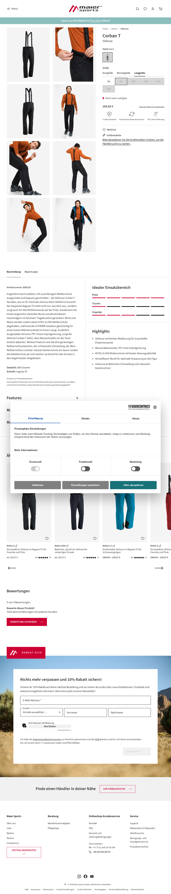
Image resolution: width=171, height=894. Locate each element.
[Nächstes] (159, 568)
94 (108, 81)
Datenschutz (48, 889)
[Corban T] (28, 54)
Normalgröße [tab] (123, 73)
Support (134, 823)
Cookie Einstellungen (65, 889)
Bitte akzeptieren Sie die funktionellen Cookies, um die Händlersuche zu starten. (133, 142)
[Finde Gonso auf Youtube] (92, 876)
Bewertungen (31, 272)
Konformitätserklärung (118, 889)
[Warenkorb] (160, 8)
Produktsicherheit (139, 847)
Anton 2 (11, 545)
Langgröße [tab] (139, 73)
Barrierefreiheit (137, 889)
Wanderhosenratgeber (59, 823)
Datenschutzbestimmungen (47, 739)
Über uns (11, 823)
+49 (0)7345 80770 (101, 852)
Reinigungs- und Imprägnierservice (139, 840)
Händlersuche (137, 833)
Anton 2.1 (108, 545)
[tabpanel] (133, 85)
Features (14, 398)
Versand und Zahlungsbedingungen (100, 835)
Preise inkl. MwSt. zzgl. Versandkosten (151, 107)
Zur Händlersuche (114, 789)
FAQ (91, 828)
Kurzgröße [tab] (108, 73)
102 (135, 82)
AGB (97, 739)
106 (148, 82)
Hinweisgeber (100, 889)
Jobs (9, 828)
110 (160, 82)
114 (111, 89)
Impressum (35, 889)
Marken (10, 833)
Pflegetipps (53, 828)
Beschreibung (14, 272)
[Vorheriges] (12, 568)
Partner (10, 838)
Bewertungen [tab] (18, 591)
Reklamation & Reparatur (142, 828)
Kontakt (93, 823)
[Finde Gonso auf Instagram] (79, 876)
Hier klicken (50, 726)
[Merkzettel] (145, 8)
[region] (51, 139)
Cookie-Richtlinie (84, 889)
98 (123, 82)
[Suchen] (137, 8)
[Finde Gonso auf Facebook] (85, 876)
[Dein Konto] (153, 8)
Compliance (13, 843)
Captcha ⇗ (64, 730)
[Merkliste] (47, 538)
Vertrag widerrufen (24, 850)
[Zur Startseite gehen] (85, 8)
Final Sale (95, 21)
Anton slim (60, 545)
